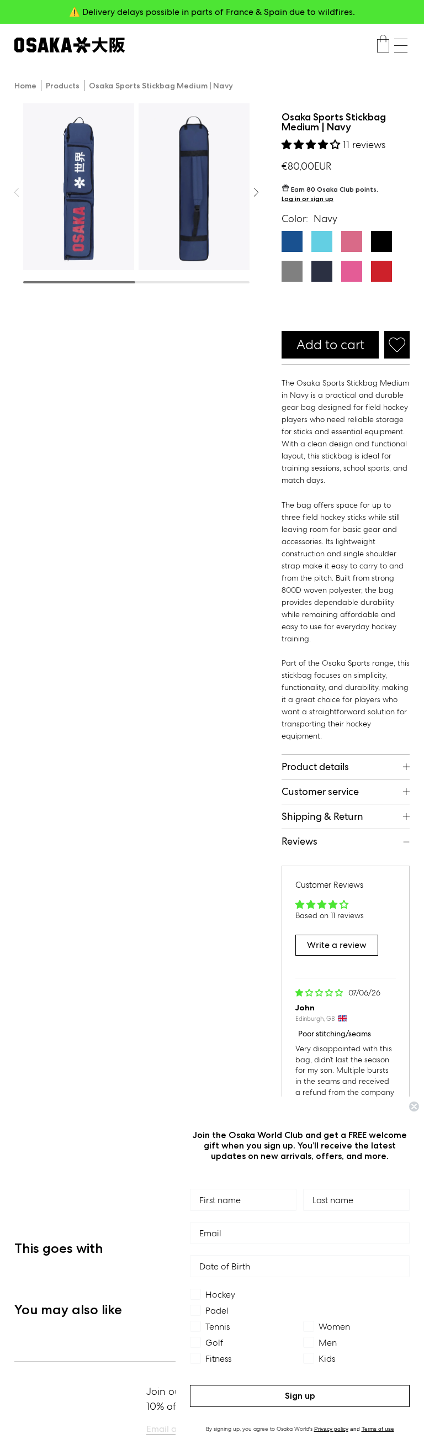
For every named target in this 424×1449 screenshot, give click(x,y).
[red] (381, 271)
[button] (401, 45)
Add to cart (330, 344)
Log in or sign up (307, 198)
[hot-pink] (351, 241)
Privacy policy (331, 1429)
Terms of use (378, 1429)
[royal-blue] (292, 241)
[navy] (321, 271)
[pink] (351, 271)
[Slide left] (256, 192)
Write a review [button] (337, 945)
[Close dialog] (414, 1106)
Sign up (300, 1395)
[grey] (292, 271)
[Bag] (383, 45)
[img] (320, 993)
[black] (381, 241)
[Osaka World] (69, 45)
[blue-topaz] (321, 241)
